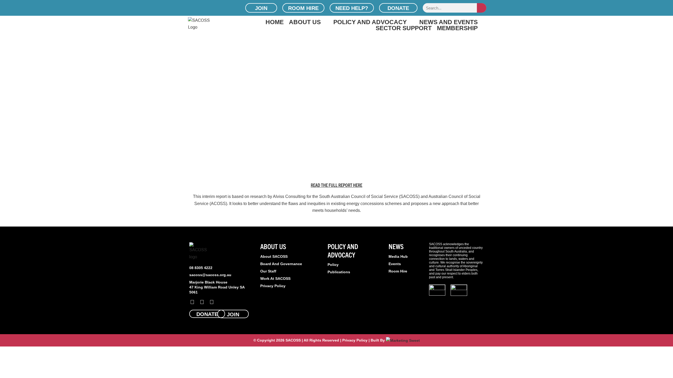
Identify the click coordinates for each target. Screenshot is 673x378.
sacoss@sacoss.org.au (210, 275)
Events (395, 264)
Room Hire (398, 271)
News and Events (448, 22)
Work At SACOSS (275, 278)
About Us (305, 22)
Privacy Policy (272, 286)
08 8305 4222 (200, 268)
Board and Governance (281, 264)
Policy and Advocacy (370, 22)
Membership (457, 28)
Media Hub (398, 256)
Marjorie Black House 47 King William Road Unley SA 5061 (216, 287)
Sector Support (404, 28)
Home (275, 22)
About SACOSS (274, 256)
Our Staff (268, 271)
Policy (333, 264)
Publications (339, 272)
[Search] (481, 8)
